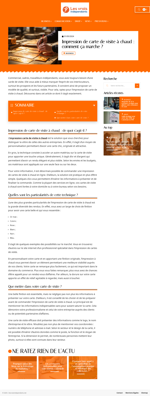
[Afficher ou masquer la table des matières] (64, 105)
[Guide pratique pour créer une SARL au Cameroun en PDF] (111, 117)
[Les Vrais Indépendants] (75, 9)
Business (70, 53)
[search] (139, 9)
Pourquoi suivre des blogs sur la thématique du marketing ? (22, 366)
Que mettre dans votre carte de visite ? (73, 118)
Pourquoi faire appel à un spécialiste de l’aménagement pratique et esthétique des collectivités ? (83, 366)
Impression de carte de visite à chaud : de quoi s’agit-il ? (30, 112)
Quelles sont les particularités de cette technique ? (72, 112)
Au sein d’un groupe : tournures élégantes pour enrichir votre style (120, 144)
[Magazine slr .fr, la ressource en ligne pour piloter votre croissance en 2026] (111, 103)
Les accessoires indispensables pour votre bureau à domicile (53, 366)
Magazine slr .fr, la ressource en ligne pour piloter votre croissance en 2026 (130, 104)
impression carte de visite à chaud (28, 138)
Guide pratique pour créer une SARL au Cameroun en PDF (128, 118)
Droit (126, 114)
